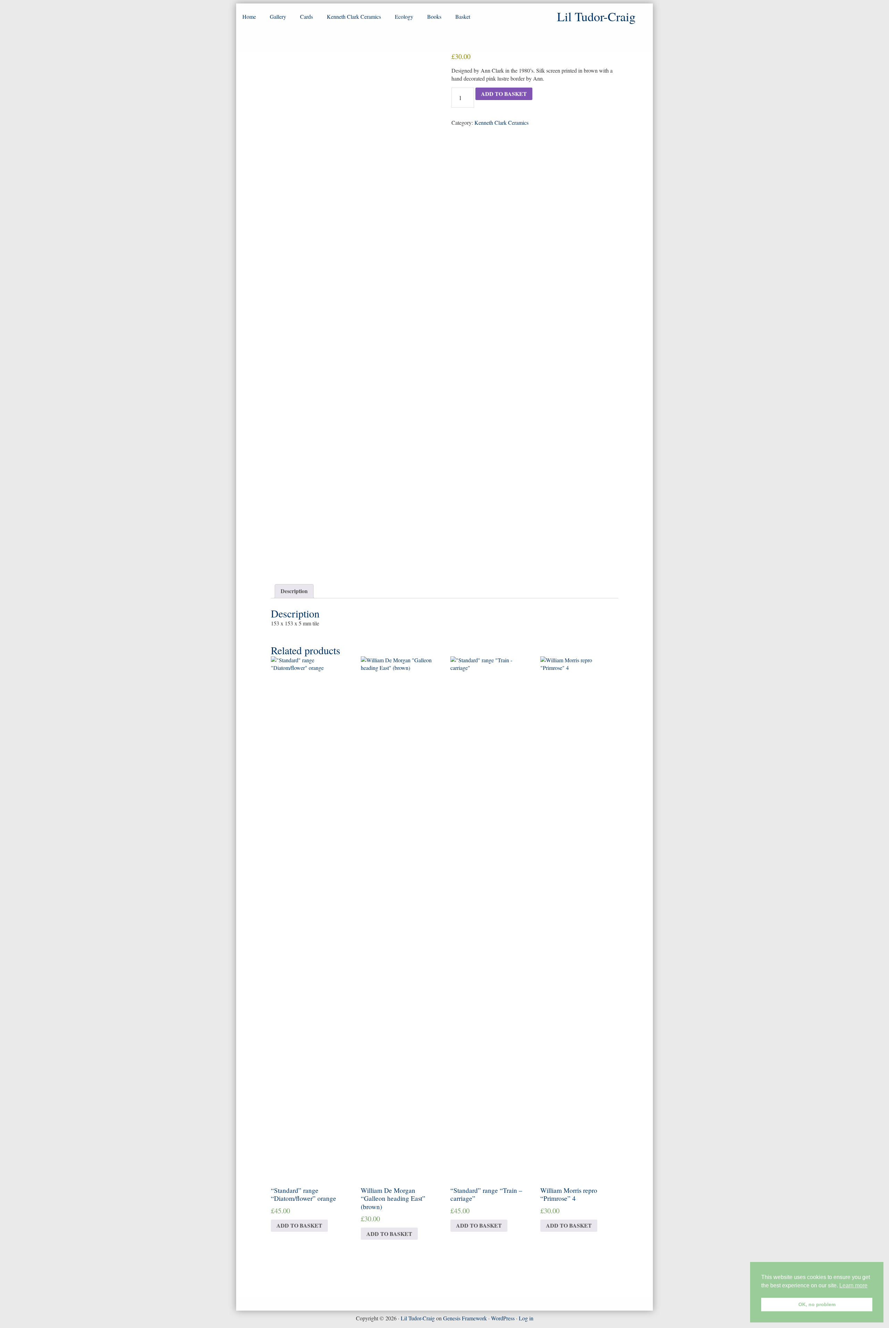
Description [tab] (294, 591)
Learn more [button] (853, 1285)
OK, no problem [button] (817, 1304)
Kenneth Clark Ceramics (501, 122)
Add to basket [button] (299, 1225)
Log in (526, 1318)
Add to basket (504, 94)
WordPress (503, 1318)
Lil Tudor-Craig (418, 1318)
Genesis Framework (465, 1318)
